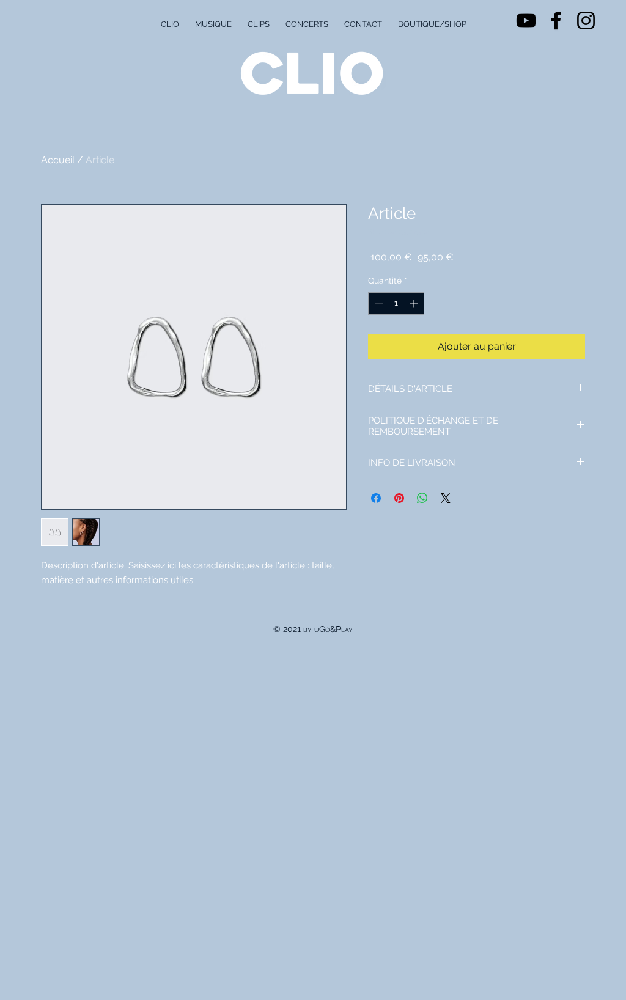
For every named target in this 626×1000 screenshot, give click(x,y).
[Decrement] (377, 303)
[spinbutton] (396, 303)
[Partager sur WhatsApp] (422, 498)
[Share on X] (445, 498)
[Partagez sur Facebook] (376, 498)
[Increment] (414, 303)
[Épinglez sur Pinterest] (399, 498)
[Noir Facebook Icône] (556, 20)
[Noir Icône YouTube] (526, 20)
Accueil (58, 160)
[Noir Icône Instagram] (586, 20)
